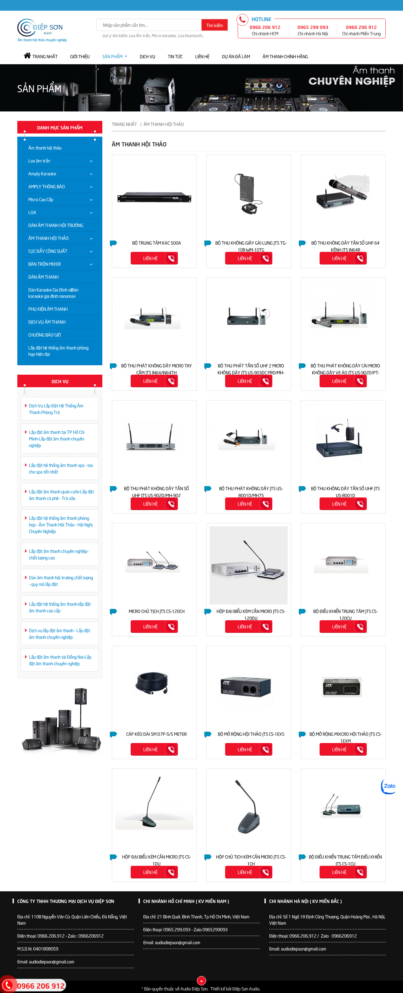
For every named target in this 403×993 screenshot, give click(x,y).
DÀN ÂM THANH (43, 277)
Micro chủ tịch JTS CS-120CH (156, 611)
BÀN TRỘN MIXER (44, 264)
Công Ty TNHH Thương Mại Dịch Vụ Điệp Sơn (65, 901)
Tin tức (175, 56)
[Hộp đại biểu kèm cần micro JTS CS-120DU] (249, 565)
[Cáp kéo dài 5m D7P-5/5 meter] (154, 687)
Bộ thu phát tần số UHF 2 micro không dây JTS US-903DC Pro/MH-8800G (251, 372)
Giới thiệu (80, 56)
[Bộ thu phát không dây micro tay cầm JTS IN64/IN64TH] (154, 319)
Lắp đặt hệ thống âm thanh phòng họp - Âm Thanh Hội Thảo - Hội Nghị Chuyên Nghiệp (61, 524)
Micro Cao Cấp (40, 199)
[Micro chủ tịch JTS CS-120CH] (154, 565)
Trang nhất (45, 56)
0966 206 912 (265, 27)
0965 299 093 (313, 27)
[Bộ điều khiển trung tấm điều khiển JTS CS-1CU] (343, 810)
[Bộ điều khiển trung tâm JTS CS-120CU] (343, 565)
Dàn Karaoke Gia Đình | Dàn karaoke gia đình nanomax (53, 293)
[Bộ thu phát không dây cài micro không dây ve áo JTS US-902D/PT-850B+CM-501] (343, 319)
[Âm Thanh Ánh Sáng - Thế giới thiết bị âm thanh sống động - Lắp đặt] (42, 29)
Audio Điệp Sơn (193, 988)
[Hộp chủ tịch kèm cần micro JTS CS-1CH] (249, 810)
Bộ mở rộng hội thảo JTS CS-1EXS (251, 734)
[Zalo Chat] (389, 786)
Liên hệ (202, 56)
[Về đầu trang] (201, 980)
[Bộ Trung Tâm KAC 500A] (154, 196)
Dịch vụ (147, 56)
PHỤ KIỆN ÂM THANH (48, 309)
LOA (32, 212)
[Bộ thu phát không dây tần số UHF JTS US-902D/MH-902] (154, 442)
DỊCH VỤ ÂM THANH (46, 322)
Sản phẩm (112, 56)
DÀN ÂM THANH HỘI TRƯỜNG (55, 225)
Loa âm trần (39, 160)
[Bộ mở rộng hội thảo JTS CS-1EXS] (249, 687)
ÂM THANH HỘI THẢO (48, 238)
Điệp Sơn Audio (245, 988)
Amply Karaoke (42, 173)
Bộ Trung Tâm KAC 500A (156, 243)
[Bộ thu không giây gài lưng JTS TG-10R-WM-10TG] (249, 196)
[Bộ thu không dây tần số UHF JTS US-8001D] (343, 442)
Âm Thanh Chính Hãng (285, 56)
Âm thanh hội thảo (44, 147)
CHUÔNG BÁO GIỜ (44, 335)
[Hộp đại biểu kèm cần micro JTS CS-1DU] (154, 810)
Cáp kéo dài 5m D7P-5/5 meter (156, 734)
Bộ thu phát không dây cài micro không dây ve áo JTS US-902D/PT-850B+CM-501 (345, 372)
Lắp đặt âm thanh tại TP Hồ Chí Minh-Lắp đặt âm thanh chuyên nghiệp (56, 438)
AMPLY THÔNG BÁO (46, 186)
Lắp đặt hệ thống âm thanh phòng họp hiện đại (58, 350)
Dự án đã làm (236, 56)
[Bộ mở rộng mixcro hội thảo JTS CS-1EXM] (343, 687)
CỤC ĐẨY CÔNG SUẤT (47, 251)
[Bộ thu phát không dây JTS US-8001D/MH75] (249, 442)
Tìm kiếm (214, 25)
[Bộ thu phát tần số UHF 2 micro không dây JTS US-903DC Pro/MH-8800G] (249, 319)
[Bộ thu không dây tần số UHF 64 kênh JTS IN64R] (343, 196)
